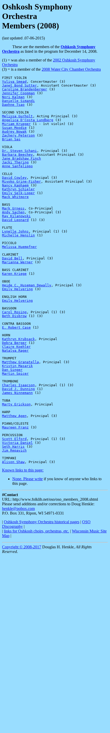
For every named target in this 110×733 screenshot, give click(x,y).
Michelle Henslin (18, 235)
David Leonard (15, 220)
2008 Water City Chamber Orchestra (71, 69)
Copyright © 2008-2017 (21, 547)
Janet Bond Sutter (19, 85)
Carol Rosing (14, 312)
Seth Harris (13, 446)
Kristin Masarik (17, 366)
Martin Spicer (15, 373)
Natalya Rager (15, 350)
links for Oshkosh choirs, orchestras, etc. (36, 531)
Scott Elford (14, 439)
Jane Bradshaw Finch (21, 158)
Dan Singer (12, 370)
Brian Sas (11, 139)
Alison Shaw (13, 462)
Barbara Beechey (17, 154)
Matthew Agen (14, 416)
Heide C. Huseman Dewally (26, 285)
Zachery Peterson (18, 135)
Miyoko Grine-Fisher (21, 181)
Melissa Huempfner (19, 247)
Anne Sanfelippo (17, 166)
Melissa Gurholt (17, 116)
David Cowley (14, 178)
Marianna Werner (17, 262)
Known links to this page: (22, 470)
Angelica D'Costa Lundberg (27, 120)
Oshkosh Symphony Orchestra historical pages (41, 522)
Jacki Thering (15, 162)
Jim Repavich (14, 450)
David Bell (12, 258)
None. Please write (27, 479)
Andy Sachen (13, 212)
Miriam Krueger (16, 124)
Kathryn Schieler (18, 189)
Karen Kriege (14, 274)
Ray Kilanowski (16, 216)
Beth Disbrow (14, 316)
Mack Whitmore (15, 197)
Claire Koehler (16, 347)
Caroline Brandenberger (24, 89)
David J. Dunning (18, 389)
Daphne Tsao (13, 105)
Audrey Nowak (14, 131)
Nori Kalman (13, 97)
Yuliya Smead (14, 81)
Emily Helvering (17, 289)
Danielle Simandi (18, 101)
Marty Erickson (16, 404)
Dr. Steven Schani (19, 151)
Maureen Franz (15, 427)
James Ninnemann (17, 393)
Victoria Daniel (17, 443)
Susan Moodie (14, 128)
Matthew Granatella (20, 362)
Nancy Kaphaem (15, 185)
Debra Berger (14, 343)
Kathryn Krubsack (18, 339)
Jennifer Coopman (18, 93)
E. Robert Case (16, 327)
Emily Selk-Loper (18, 193)
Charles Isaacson (18, 385)
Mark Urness (13, 208)
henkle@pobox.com (18, 508)
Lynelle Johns (15, 231)
